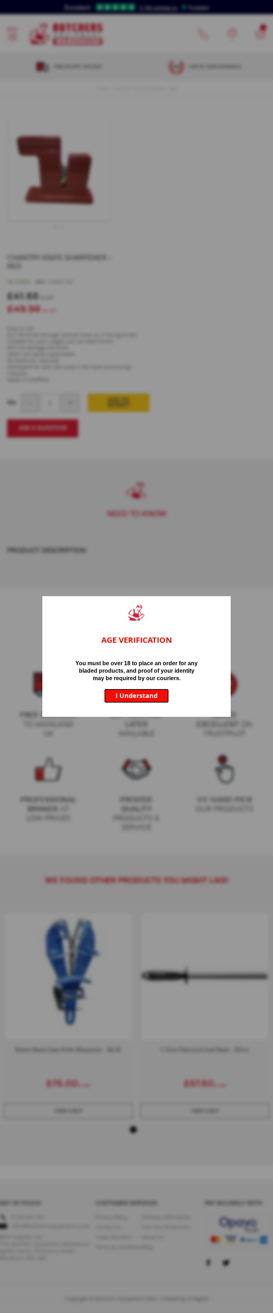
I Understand (136, 695)
